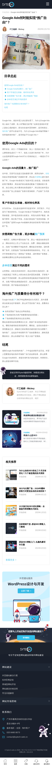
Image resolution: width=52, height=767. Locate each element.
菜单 (47, 4)
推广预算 (40, 234)
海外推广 (5, 131)
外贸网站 (38, 177)
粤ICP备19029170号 (28, 750)
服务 (15, 764)
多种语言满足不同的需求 (17, 99)
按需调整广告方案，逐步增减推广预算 (22, 96)
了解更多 (35, 420)
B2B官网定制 (8, 680)
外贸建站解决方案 (10, 675)
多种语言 (7, 265)
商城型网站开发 (9, 684)
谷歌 (47, 173)
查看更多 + (11, 560)
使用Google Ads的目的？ (14, 85)
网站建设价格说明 (10, 689)
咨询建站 (26, 638)
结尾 (6, 107)
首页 (5, 764)
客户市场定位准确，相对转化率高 (20, 92)
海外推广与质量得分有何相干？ (17, 104)
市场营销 (5, 12)
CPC (15, 300)
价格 (26, 764)
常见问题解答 (8, 693)
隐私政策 (30, 752)
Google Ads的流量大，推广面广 (20, 89)
